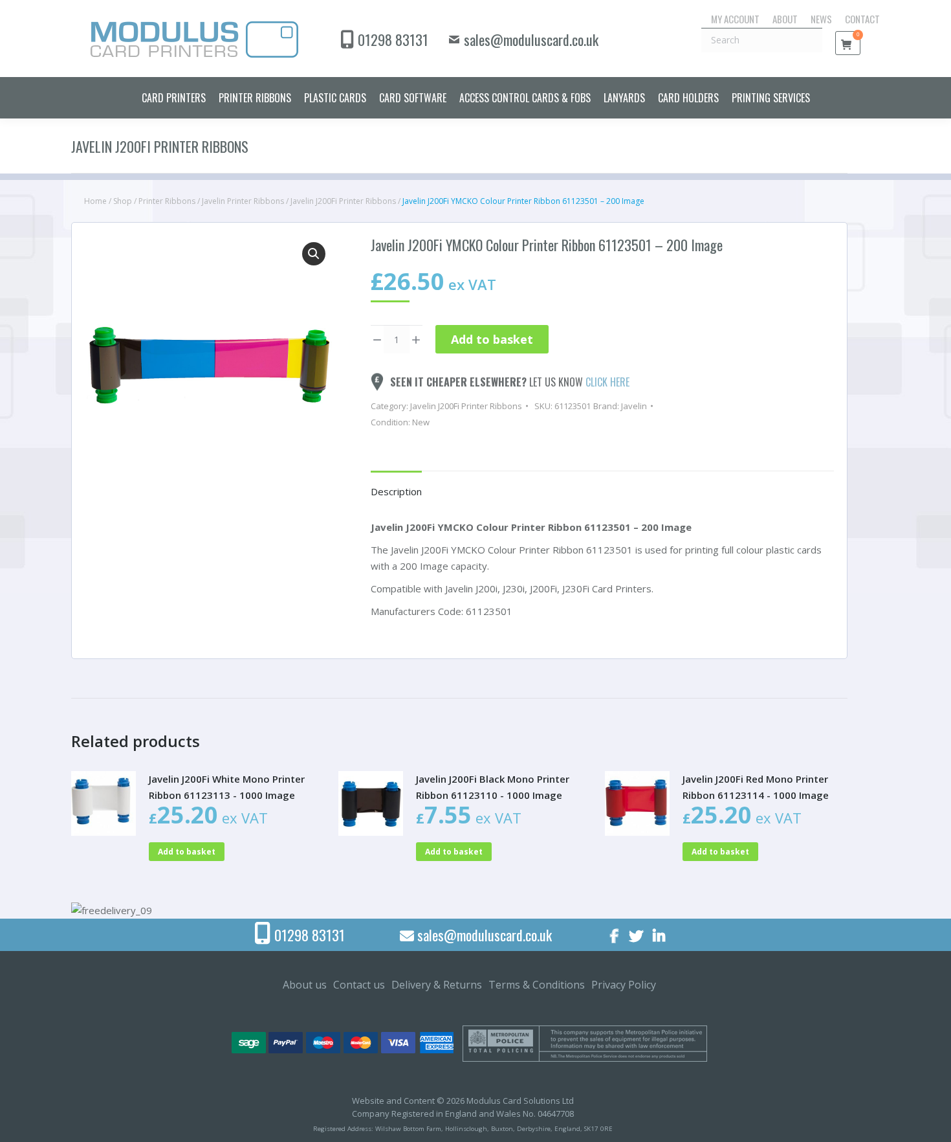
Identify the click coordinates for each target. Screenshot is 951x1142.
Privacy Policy (623, 985)
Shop (122, 201)
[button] (313, 253)
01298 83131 (393, 39)
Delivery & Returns (436, 985)
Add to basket (492, 339)
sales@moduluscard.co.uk (531, 39)
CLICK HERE (607, 382)
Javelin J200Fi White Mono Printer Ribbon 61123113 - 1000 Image (227, 786)
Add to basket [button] (186, 851)
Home (95, 201)
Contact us (359, 985)
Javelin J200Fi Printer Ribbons (343, 201)
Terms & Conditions (536, 985)
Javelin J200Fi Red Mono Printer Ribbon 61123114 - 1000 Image (756, 786)
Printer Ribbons (166, 201)
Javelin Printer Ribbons (243, 201)
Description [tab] (396, 491)
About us (305, 985)
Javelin (634, 406)
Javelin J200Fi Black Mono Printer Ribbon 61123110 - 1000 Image (492, 786)
